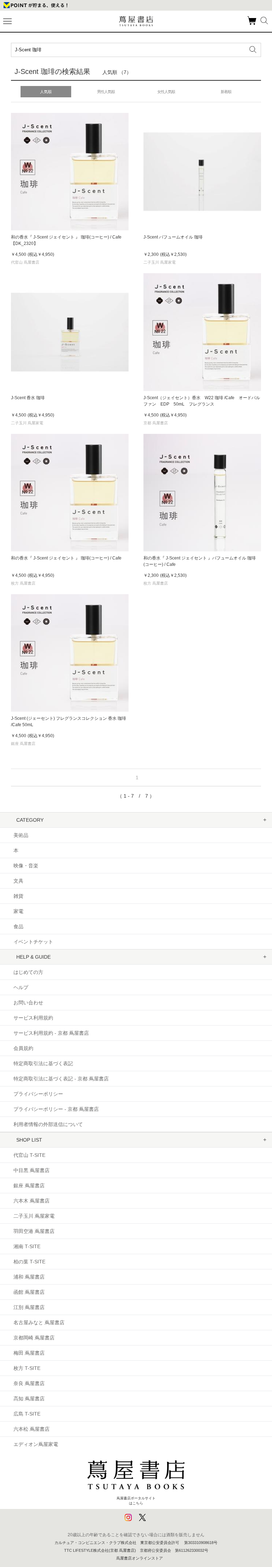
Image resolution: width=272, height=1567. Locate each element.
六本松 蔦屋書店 (31, 1429)
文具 (18, 881)
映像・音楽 (25, 865)
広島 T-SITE (26, 1414)
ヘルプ (20, 987)
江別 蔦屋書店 (29, 1307)
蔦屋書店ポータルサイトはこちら (136, 1500)
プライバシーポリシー (38, 1094)
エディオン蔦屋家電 (35, 1444)
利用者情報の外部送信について (48, 1124)
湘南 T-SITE (26, 1246)
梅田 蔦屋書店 (29, 1353)
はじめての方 (28, 972)
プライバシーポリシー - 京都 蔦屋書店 (56, 1109)
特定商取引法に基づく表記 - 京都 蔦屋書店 (61, 1078)
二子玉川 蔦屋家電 (34, 1216)
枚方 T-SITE (26, 1368)
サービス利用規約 (33, 1018)
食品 (18, 926)
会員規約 (23, 1048)
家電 (18, 911)
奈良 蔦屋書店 (29, 1383)
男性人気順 (106, 92)
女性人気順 (166, 92)
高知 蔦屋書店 (29, 1398)
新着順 (226, 92)
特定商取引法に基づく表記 (43, 1063)
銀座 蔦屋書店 (29, 1185)
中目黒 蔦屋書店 (31, 1170)
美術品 (20, 835)
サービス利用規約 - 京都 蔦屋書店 (51, 1033)
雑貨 (18, 896)
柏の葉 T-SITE (29, 1261)
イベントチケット (33, 942)
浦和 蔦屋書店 (29, 1277)
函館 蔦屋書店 (29, 1292)
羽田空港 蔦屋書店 (34, 1231)
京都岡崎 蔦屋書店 (34, 1338)
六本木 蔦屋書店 (31, 1201)
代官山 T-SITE (29, 1155)
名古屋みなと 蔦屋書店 (38, 1322)
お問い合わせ (28, 1002)
